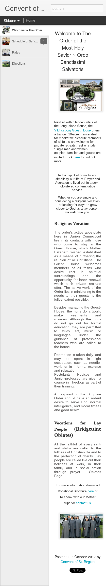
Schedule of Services (26, 41)
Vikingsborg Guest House (72, 130)
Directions (19, 63)
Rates (16, 52)
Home (30, 20)
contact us (83, 502)
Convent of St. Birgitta (78, 561)
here (77, 157)
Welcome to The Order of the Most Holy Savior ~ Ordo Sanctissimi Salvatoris (73, 51)
